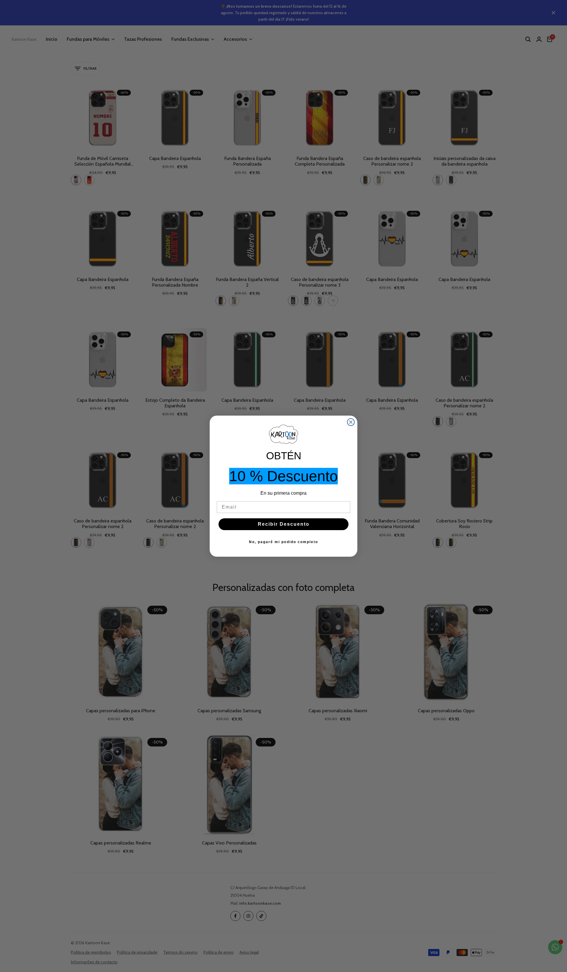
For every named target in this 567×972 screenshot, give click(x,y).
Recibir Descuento (283, 524)
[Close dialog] (350, 422)
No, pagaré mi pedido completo (283, 542)
